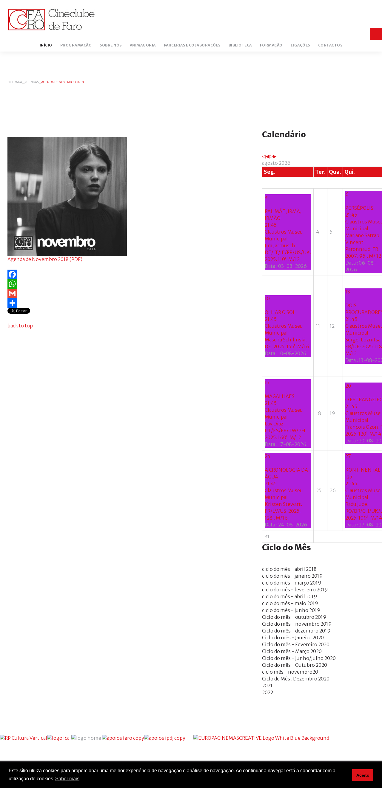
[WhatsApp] (127, 284)
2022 (267, 692)
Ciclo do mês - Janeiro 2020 (293, 638)
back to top (20, 326)
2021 (267, 685)
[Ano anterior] (264, 156)
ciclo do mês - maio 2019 (290, 603)
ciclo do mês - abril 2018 (289, 569)
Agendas (31, 82)
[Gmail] (127, 293)
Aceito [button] (362, 775)
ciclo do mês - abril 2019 (289, 596)
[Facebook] (127, 274)
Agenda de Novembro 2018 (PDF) (44, 259)
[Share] (127, 303)
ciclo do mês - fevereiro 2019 (295, 590)
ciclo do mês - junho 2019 (291, 610)
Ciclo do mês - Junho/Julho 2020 (299, 658)
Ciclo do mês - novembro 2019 (297, 624)
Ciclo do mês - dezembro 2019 (296, 631)
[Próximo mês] (274, 156)
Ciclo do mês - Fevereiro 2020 (295, 644)
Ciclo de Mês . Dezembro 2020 (295, 679)
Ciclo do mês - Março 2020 (292, 651)
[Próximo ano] (271, 156)
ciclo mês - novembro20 (290, 672)
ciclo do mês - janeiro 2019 (292, 576)
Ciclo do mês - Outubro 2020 (294, 665)
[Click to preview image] (67, 196)
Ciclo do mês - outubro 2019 (294, 617)
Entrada (14, 82)
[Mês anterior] (267, 156)
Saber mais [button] (67, 778)
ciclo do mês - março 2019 (291, 583)
